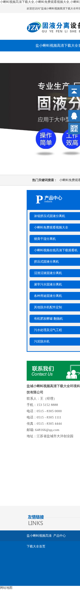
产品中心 (59, 535)
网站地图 (6, 587)
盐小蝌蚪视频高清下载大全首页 (39, 537)
